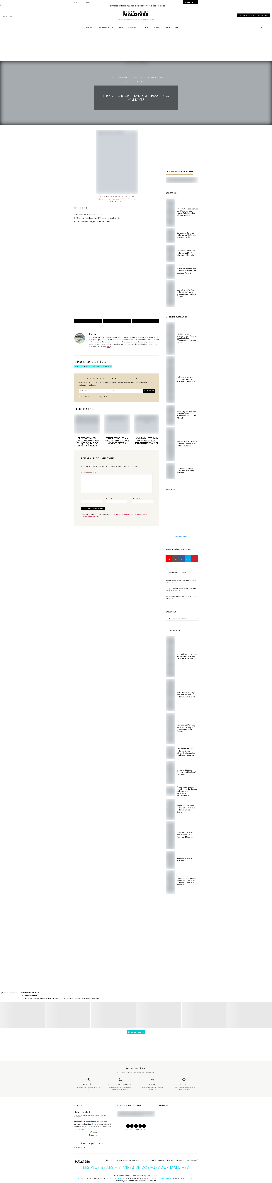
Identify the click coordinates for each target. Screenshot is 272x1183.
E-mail (110, 498)
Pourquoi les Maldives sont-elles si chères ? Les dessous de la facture (186, 728)
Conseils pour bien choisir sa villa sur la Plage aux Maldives (185, 835)
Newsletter (180, 1160)
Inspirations (132, 27)
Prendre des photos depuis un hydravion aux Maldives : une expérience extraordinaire (187, 791)
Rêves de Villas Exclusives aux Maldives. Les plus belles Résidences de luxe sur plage (187, 338)
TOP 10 (121, 27)
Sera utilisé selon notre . (99, 397)
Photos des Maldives (123, 77)
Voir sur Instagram (137, 1032)
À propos (109, 1160)
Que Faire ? (157, 27)
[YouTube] (258, 27)
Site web (136, 498)
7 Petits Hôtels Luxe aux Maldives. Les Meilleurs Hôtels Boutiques (187, 443)
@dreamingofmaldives (30, 995)
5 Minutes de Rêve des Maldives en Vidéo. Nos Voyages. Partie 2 (186, 270)
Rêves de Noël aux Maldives (184, 859)
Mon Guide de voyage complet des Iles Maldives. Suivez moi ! (186, 694)
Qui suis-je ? (78, 1147)
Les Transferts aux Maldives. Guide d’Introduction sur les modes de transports (186, 752)
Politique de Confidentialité (107, 397)
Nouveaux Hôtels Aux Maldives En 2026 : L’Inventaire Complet (146, 441)
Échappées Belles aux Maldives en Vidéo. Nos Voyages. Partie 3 (117, 441)
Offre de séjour (90, 27)
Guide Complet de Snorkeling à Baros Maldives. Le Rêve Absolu (187, 379)
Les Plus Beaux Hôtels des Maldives (127, 1160)
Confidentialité (192, 1160)
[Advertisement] (136, 46)
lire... (108, 346)
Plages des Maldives (103, 366)
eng (176, 27)
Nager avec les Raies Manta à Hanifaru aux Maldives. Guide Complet (186, 809)
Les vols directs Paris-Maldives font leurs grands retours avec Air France (187, 293)
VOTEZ (133, 301)
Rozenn (92, 334)
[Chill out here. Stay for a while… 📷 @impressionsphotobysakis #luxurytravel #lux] (184, 526)
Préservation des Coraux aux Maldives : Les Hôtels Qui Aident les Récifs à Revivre (87, 442)
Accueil (80, 27)
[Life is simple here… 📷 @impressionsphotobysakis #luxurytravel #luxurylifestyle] (172, 500)
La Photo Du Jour (84, 366)
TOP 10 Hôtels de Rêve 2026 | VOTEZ (153, 1160)
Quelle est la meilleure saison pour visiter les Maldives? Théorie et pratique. (186, 881)
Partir (168, 27)
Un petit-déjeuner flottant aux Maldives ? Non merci (186, 772)
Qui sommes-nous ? (86, 2)
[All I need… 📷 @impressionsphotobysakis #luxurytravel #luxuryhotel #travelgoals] (172, 526)
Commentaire (88, 473)
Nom (84, 498)
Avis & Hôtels (145, 27)
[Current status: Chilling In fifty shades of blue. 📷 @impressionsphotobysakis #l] (184, 500)
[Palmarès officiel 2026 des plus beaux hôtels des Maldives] (136, 5)
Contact (76, 2)
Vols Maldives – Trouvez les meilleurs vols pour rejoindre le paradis (187, 656)
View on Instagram (181, 536)
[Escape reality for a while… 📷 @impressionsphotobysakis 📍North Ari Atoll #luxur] (172, 513)
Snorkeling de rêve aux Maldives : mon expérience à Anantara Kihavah (186, 414)
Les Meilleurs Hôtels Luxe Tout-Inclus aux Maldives (185, 470)
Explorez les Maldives (106, 27)
